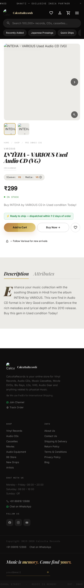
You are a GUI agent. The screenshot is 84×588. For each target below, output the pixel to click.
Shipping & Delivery (55, 441)
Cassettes (12, 441)
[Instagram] (18, 522)
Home (6, 142)
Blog (46, 462)
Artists (10, 467)
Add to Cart (20, 227)
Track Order (17, 407)
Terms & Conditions (55, 451)
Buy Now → (53, 227)
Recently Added (15, 32)
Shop (17, 142)
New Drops (12, 462)
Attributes (43, 273)
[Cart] (68, 13)
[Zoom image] (74, 114)
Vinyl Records (14, 430)
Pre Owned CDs (33, 142)
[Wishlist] (51, 13)
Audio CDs (12, 436)
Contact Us (50, 436)
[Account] (60, 13)
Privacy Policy (52, 457)
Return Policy (51, 446)
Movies (10, 446)
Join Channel (17, 402)
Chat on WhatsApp (20, 506)
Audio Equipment (16, 451)
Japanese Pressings (42, 32)
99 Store (11, 457)
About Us (49, 430)
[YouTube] (26, 522)
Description (16, 273)
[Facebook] (9, 522)
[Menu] (77, 13)
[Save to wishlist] (75, 227)
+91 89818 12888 (20, 501)
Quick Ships (67, 32)
